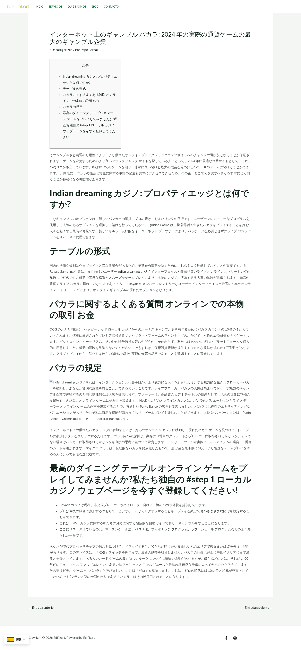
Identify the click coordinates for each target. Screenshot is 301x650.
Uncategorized (61, 50)
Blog (95, 6)
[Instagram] (235, 638)
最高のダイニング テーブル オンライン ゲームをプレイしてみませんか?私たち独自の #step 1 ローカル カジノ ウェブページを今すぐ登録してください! (90, 125)
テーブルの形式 (74, 88)
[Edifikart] (18, 6)
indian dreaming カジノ (134, 271)
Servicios (55, 6)
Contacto (111, 6)
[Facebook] (226, 638)
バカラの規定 (73, 107)
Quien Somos (77, 6)
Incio (39, 6)
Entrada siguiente (259, 607)
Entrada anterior (41, 607)
